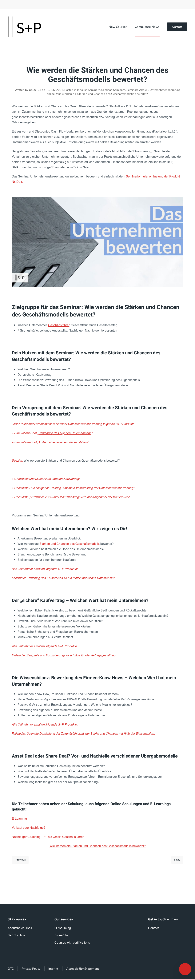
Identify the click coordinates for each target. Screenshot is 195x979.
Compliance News (147, 27)
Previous (20, 860)
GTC (11, 969)
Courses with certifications (72, 942)
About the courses (20, 928)
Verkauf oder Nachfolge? (28, 827)
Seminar (106, 90)
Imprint (53, 969)
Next (177, 860)
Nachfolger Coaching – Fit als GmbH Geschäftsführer (48, 836)
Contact (177, 27)
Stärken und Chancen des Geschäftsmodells (69, 543)
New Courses (118, 27)
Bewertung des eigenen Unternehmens (64, 433)
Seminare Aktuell (137, 90)
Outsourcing (62, 928)
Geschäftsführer (58, 325)
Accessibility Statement (82, 969)
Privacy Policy (31, 969)
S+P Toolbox (16, 935)
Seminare (119, 90)
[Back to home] (25, 27)
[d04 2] (97, 242)
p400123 (35, 90)
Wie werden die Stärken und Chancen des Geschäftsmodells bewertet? (102, 94)
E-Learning (19, 818)
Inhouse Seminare (88, 90)
